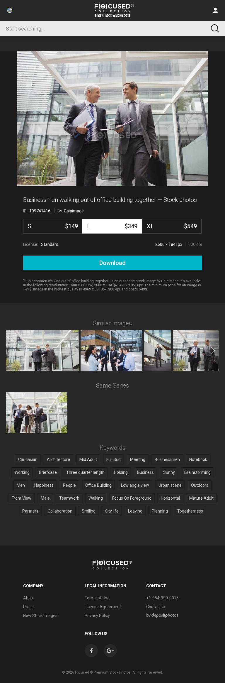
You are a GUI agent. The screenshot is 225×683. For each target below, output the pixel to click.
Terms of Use (97, 598)
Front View (21, 498)
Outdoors (199, 485)
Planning (160, 511)
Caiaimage (74, 211)
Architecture (58, 459)
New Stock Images (40, 615)
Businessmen (167, 459)
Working (22, 472)
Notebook (198, 459)
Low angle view (135, 485)
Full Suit (113, 459)
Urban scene (170, 485)
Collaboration (60, 511)
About (29, 598)
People (69, 485)
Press (28, 606)
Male (45, 498)
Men (21, 485)
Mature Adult (201, 498)
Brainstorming (197, 472)
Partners (30, 511)
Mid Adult (88, 459)
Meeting (137, 459)
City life (112, 511)
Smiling (89, 511)
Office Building (98, 485)
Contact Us (156, 606)
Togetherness (190, 511)
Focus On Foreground (131, 498)
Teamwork (69, 498)
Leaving (135, 511)
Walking (95, 498)
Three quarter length (85, 472)
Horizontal (170, 498)
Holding (121, 472)
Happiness (44, 485)
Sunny (169, 472)
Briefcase (48, 472)
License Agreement (103, 606)
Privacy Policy (97, 615)
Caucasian (28, 459)
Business (145, 472)
